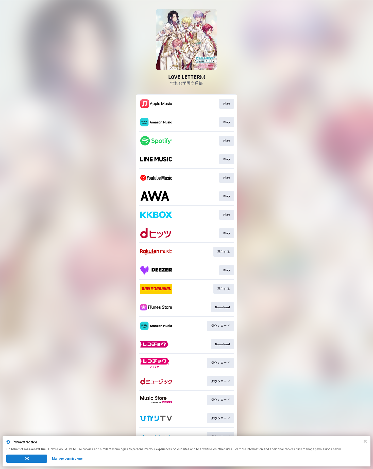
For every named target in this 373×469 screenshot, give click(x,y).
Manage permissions (67, 458)
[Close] (365, 441)
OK (27, 458)
